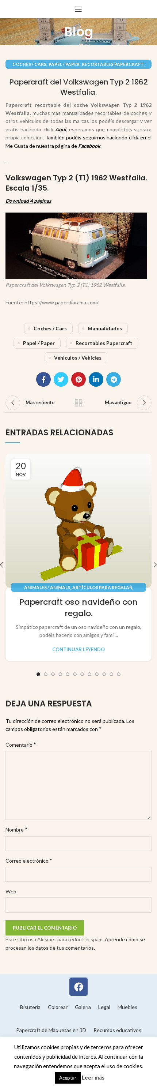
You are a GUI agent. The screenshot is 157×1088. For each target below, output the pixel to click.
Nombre (16, 829)
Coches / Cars (29, 64)
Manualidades (105, 328)
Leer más (93, 1077)
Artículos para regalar (102, 587)
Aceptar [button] (67, 1078)
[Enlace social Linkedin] (96, 379)
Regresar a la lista (78, 402)
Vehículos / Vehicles (78, 357)
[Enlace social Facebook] (43, 379)
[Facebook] (78, 987)
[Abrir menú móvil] (78, 9)
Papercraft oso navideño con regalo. (78, 607)
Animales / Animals (47, 587)
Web (10, 891)
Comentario (20, 744)
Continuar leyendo (78, 649)
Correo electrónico (28, 860)
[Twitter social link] (61, 379)
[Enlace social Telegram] (113, 379)
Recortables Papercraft (113, 64)
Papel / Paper (64, 64)
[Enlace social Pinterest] (78, 379)
